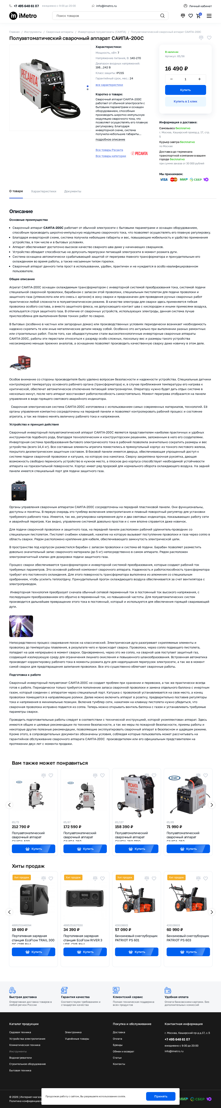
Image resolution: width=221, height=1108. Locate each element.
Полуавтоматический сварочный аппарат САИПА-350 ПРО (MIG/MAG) (131, 836)
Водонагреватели (20, 1057)
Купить (185, 90)
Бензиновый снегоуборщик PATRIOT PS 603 (188, 938)
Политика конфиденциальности (29, 1101)
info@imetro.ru (106, 6)
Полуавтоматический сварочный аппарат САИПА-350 (79, 836)
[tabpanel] (110, 475)
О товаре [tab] (16, 191)
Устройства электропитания (27, 1038)
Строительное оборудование (27, 1064)
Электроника (73, 1032)
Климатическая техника (24, 1045)
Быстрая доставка (23, 997)
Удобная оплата (176, 997)
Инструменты (18, 1051)
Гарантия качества (75, 997)
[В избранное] (209, 38)
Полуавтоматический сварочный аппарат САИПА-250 (183, 836)
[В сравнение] (201, 38)
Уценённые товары (77, 1038)
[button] (87, 86)
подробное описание (110, 139)
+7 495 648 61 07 (26, 6)
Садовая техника (20, 1032)
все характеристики (109, 84)
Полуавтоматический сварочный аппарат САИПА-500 (28, 836)
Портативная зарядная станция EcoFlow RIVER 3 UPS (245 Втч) (82, 939)
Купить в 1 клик (185, 101)
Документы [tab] (72, 191)
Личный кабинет (200, 6)
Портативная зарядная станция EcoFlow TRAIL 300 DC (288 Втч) (33, 939)
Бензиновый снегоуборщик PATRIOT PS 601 (136, 938)
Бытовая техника (20, 1070)
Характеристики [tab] (43, 191)
